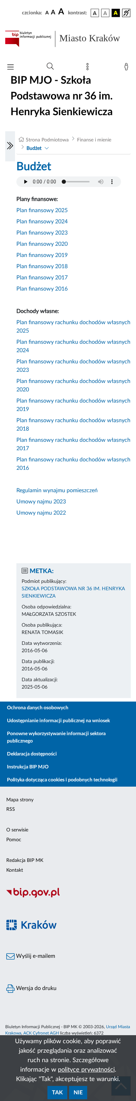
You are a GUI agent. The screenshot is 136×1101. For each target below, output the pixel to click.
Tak (57, 1092)
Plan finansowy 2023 (42, 233)
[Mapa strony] (89, 68)
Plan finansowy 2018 (42, 266)
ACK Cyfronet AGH (41, 1033)
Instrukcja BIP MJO (27, 767)
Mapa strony (19, 799)
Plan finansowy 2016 (42, 289)
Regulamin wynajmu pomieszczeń (57, 490)
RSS (10, 809)
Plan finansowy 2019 (42, 255)
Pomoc (13, 839)
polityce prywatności (86, 1070)
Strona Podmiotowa (47, 140)
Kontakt (14, 870)
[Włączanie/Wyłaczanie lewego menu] (10, 146)
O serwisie (17, 830)
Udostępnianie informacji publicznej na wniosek (58, 720)
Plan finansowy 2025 (42, 210)
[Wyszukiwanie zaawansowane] (50, 66)
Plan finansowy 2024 (42, 221)
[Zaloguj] (127, 68)
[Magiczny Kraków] (68, 929)
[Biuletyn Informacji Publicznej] (68, 896)
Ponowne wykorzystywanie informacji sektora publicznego (56, 737)
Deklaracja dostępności (32, 754)
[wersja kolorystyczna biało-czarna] (105, 13)
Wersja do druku (35, 988)
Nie (78, 1092)
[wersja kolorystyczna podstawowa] (94, 13)
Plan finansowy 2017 (42, 277)
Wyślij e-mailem (35, 956)
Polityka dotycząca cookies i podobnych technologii (62, 780)
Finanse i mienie (94, 140)
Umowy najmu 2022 (41, 513)
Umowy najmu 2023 (41, 501)
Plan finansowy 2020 (42, 244)
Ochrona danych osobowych (37, 707)
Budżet (34, 148)
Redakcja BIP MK (24, 860)
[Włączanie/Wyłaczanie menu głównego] (10, 67)
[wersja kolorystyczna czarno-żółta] (115, 13)
